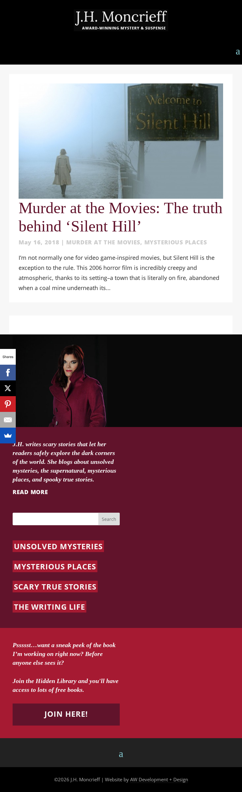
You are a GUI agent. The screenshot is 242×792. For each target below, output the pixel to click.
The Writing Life (49, 606)
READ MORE (30, 492)
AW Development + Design (159, 779)
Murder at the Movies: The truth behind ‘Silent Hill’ (120, 217)
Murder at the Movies (103, 242)
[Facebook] (8, 372)
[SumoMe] (8, 435)
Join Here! (66, 714)
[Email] (8, 420)
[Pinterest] (8, 404)
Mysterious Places (175, 242)
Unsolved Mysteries (58, 546)
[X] (8, 388)
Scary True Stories (55, 586)
